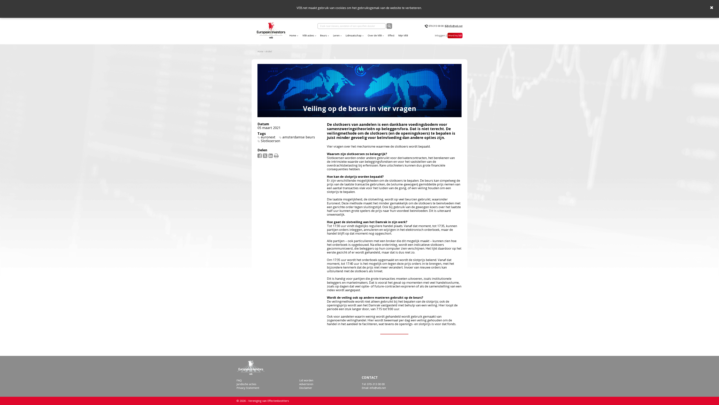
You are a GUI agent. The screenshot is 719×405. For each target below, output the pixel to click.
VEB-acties (308, 35)
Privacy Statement (247, 388)
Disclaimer (305, 388)
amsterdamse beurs (298, 137)
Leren (336, 35)
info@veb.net (455, 26)
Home (292, 35)
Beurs (323, 35)
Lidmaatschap (354, 35)
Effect (391, 35)
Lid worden (306, 380)
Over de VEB (375, 35)
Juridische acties (246, 384)
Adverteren (306, 384)
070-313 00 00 (436, 26)
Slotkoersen (270, 141)
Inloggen (440, 35)
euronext (268, 137)
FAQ (239, 380)
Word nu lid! (455, 35)
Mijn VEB (403, 35)
